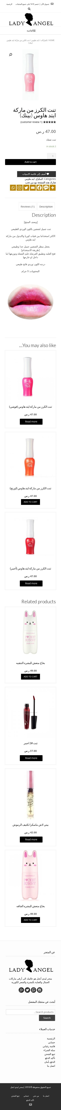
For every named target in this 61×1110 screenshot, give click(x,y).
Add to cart (31, 161)
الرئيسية (51, 1038)
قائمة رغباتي (49, 1046)
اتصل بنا (51, 1065)
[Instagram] (20, 188)
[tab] (46, 206)
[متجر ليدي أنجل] (30, 19)
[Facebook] (39, 188)
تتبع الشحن (49, 1054)
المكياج (39, 178)
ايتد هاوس (35, 40)
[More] (53, 188)
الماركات (44, 40)
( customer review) (31, 122)
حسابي (51, 1042)
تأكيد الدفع (50, 1058)
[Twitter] (26, 188)
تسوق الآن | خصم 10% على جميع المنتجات (32, 4)
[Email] (33, 188)
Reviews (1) (28, 206)
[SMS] (46, 188)
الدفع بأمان (49, 1061)
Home (51, 40)
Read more (31, 421)
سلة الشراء (49, 1050)
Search (47, 1017)
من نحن (36, 1096)
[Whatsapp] (13, 188)
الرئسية (9, 4)
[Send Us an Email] (52, 4)
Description (46, 206)
